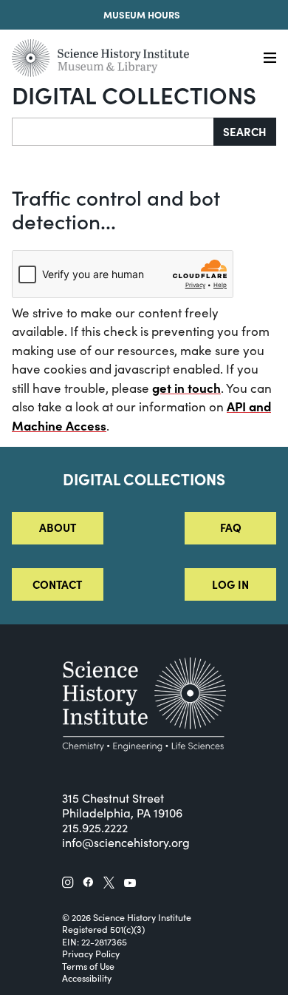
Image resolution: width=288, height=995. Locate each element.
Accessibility (87, 978)
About (57, 527)
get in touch (186, 388)
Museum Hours (141, 14)
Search (245, 131)
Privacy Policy (91, 953)
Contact (57, 584)
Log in (230, 584)
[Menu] (270, 58)
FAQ (230, 527)
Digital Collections (134, 94)
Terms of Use (88, 966)
